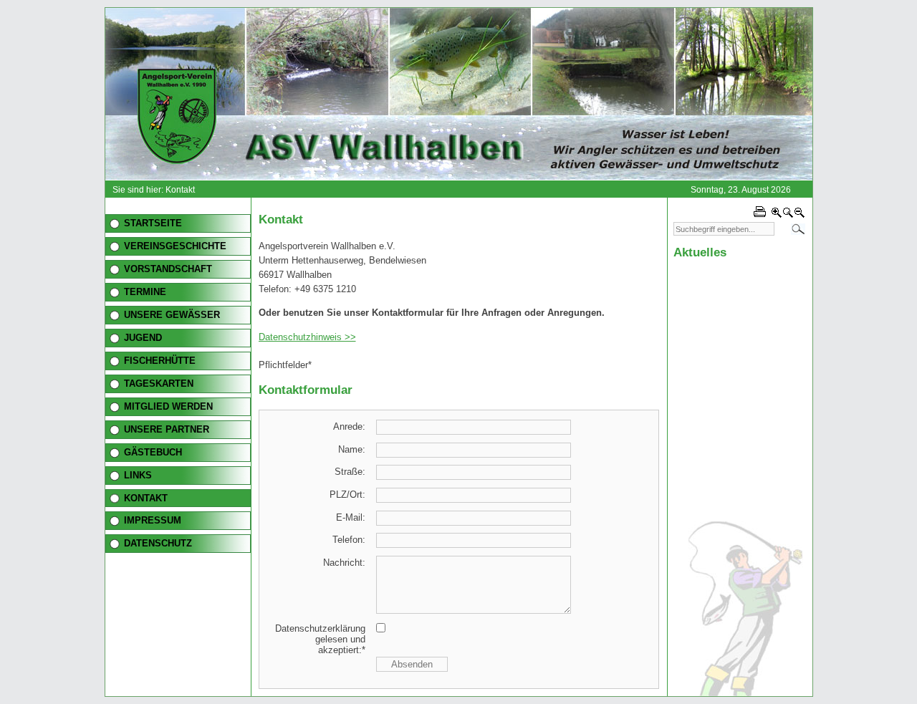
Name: (351, 449)
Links (138, 475)
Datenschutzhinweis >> (307, 337)
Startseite (153, 223)
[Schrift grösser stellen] (776, 215)
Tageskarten (158, 383)
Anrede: (349, 426)
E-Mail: (350, 517)
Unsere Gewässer (172, 314)
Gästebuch (153, 452)
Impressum (152, 520)
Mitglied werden (168, 406)
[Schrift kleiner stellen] (799, 215)
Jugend (143, 337)
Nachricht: (344, 562)
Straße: (350, 471)
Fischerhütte (160, 360)
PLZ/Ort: (347, 494)
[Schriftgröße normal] (788, 215)
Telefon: (348, 539)
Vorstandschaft (168, 269)
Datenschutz (158, 543)
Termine (145, 291)
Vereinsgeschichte (175, 246)
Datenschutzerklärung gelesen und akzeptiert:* (320, 639)
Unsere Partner (166, 429)
